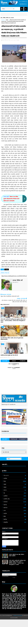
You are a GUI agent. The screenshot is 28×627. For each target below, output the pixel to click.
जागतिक (5, 478)
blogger (5, 360)
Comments (23, 439)
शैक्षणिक (5, 519)
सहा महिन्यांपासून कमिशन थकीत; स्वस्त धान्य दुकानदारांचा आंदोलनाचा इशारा (12, 338)
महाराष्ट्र (5, 507)
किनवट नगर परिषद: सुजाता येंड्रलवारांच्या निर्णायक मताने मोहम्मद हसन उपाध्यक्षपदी (11, 198)
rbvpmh (6, 475)
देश (4, 493)
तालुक (5, 484)
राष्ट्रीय (5, 513)
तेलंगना (5, 490)
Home (2, 19)
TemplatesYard (17, 615)
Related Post (5, 304)
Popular (14, 439)
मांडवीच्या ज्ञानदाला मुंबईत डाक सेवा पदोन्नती (9, 355)
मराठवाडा (6, 501)
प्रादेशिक (6, 496)
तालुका (7, 19)
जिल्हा (5, 481)
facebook (22, 360)
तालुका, (18, 40)
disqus (14, 360)
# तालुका (6, 269)
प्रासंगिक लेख (7, 499)
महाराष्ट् (5, 504)
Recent (5, 439)
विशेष (5, 516)
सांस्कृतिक (6, 522)
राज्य (5, 510)
